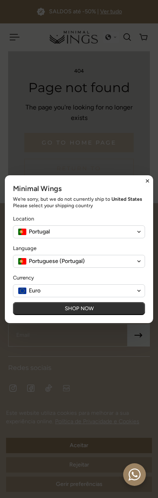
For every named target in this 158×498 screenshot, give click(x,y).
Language (24, 248)
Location (23, 219)
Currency (23, 278)
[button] (79, 231)
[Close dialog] (147, 181)
